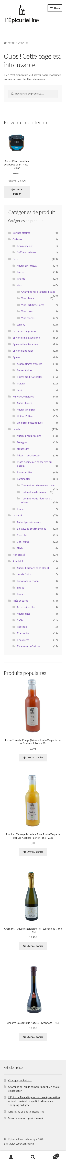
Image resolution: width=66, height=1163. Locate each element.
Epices (16, 357)
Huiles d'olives (25, 416)
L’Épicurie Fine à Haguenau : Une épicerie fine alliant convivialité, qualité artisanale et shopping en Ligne (34, 1101)
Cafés (20, 620)
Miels (20, 548)
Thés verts (23, 640)
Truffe (20, 509)
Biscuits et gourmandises (31, 528)
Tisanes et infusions (28, 646)
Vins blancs (27, 298)
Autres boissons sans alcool (33, 568)
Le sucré (17, 515)
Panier (51, 1154)
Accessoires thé (26, 607)
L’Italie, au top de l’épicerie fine (26, 1111)
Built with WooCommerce (19, 1143)
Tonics (21, 594)
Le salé (16, 429)
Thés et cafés (20, 600)
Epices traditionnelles (29, 377)
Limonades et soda (28, 581)
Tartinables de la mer (33, 492)
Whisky (21, 324)
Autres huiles (24, 403)
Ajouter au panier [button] (17, 191)
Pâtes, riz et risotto (28, 455)
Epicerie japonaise (23, 350)
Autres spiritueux (27, 265)
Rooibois (22, 626)
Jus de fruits (24, 574)
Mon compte (11, 1157)
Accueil (11, 42)
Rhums (21, 278)
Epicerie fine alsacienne (26, 337)
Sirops (20, 587)
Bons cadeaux (24, 246)
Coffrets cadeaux (26, 252)
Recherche (33, 1157)
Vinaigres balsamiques (30, 422)
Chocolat (22, 535)
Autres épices (24, 370)
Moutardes (23, 448)
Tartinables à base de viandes (38, 485)
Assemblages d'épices (29, 363)
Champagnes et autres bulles (38, 291)
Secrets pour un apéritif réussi (25, 1118)
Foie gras (22, 442)
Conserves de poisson (25, 331)
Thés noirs (23, 633)
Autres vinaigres (26, 409)
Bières (20, 272)
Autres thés (23, 613)
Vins (19, 285)
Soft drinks (19, 561)
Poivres (21, 383)
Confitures (23, 541)
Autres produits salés (29, 435)
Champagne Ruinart (20, 1080)
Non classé (19, 554)
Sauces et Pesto (26, 472)
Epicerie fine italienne (25, 344)
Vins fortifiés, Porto (32, 305)
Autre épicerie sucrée (29, 522)
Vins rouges (28, 318)
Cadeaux (17, 239)
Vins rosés (27, 311)
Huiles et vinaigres (23, 396)
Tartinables (23, 478)
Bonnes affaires (21, 232)
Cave (15, 259)
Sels (19, 390)
